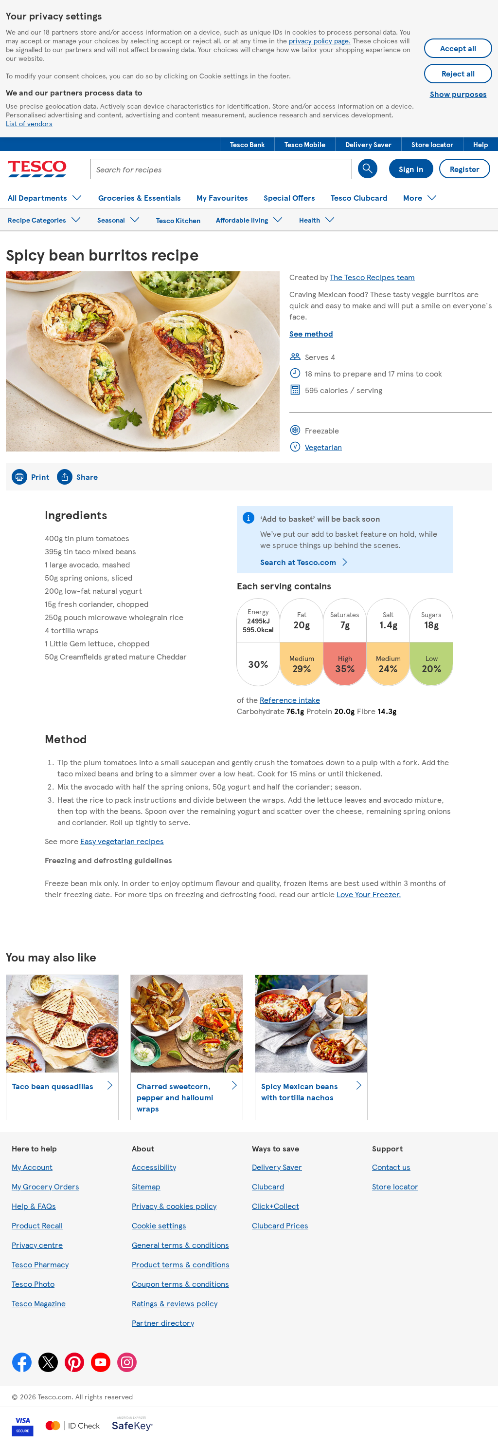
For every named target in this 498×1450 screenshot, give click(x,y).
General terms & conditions (180, 1244)
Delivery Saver (277, 1166)
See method (311, 333)
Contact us (391, 1166)
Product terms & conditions (181, 1264)
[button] (247, 144)
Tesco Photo (33, 1283)
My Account (32, 1166)
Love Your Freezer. (369, 894)
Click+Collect (275, 1205)
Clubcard (268, 1186)
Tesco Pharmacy (40, 1264)
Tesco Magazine (39, 1303)
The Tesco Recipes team (372, 276)
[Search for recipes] (367, 168)
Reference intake (290, 699)
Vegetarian (323, 446)
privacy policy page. (320, 40)
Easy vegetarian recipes (122, 841)
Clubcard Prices (280, 1225)
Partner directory (163, 1322)
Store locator (395, 1186)
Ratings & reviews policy (174, 1303)
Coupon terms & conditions (180, 1283)
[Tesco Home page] (37, 169)
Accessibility (154, 1166)
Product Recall (37, 1225)
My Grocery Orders (45, 1186)
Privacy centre (37, 1244)
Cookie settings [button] (159, 1225)
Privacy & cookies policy (174, 1205)
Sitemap (146, 1186)
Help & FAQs (34, 1205)
